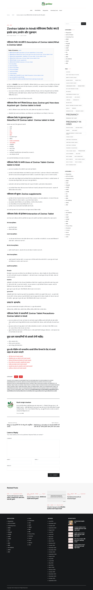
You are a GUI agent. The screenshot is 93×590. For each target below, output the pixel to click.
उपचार (31, 10)
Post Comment (53, 475)
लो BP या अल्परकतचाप (14, 140)
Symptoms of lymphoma (71, 145)
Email (36, 459)
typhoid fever (81, 150)
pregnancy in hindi (73, 123)
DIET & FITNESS (69, 34)
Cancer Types (78, 80)
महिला (67, 56)
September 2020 (52, 554)
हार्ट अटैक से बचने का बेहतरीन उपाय (79, 522)
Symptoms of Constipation (71, 139)
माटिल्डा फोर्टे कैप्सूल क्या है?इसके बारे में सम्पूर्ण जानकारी (20, 360)
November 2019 (52, 576)
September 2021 (52, 527)
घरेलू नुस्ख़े (68, 43)
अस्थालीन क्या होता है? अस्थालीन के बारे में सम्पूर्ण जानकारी (20, 366)
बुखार (11, 134)
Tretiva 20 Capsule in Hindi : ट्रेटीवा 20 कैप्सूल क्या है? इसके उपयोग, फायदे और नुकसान (15, 497)
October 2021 (52, 525)
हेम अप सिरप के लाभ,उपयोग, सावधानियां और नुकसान (19, 362)
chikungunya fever (70, 85)
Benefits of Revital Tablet (71, 77)
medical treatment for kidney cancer (73, 105)
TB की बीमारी (13, 142)
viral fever (78, 153)
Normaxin (74, 108)
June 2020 (51, 560)
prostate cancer (69, 127)
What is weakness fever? (71, 164)
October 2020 (52, 551)
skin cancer (74, 130)
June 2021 (51, 534)
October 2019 (52, 578)
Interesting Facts (54, 10)
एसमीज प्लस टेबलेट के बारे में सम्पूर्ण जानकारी (18, 364)
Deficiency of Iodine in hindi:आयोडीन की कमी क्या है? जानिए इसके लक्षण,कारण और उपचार (47, 424)
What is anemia (69, 156)
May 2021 (51, 536)
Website (9, 465)
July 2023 (51, 521)
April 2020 (51, 565)
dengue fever (81, 85)
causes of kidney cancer (71, 83)
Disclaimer (68, 228)
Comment (9, 438)
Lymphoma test (76, 99)
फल (66, 52)
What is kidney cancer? (80, 159)
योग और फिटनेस (37, 10)
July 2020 (51, 558)
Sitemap (68, 234)
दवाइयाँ (67, 47)
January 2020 (52, 571)
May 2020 (51, 562)
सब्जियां (67, 61)
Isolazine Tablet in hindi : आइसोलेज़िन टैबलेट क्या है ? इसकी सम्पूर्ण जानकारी (80, 528)
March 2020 (51, 567)
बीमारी (11, 25)
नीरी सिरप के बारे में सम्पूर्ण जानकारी (16, 356)
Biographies (45, 10)
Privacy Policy (69, 225)
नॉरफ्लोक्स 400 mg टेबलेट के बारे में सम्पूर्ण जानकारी (19, 358)
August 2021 (51, 530)
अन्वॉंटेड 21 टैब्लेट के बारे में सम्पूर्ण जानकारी (17, 368)
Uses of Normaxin (69, 153)
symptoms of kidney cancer (71, 142)
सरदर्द (11, 133)
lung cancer (77, 97)
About (60, 10)
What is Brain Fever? (79, 156)
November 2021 (52, 523)
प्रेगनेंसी (67, 50)
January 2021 (52, 545)
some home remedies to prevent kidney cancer (74, 134)
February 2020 (52, 569)
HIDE (20, 50)
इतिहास (67, 39)
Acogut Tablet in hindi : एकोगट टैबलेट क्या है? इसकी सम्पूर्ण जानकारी (79, 546)
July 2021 (51, 532)
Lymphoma (68, 99)
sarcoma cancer (79, 127)
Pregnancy (72, 114)
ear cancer (68, 91)
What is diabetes (69, 159)
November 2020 (52, 549)
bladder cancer (69, 80)
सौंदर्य (67, 63)
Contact (68, 230)
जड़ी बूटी (67, 45)
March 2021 (51, 541)
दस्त (11, 131)
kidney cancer (69, 97)
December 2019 (52, 573)
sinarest (68, 130)
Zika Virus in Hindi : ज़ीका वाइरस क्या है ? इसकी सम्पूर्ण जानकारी (79, 540)
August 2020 (52, 556)
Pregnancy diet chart (71, 118)
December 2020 (52, 547)
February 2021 (52, 543)
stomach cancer (69, 136)
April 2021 (51, 538)
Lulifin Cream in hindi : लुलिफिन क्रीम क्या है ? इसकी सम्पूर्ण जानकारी (79, 534)
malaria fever (69, 102)
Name (8, 459)
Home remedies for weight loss (72, 94)
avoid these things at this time (72, 74)
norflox (68, 108)
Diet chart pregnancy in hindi (72, 88)
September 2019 (52, 580)
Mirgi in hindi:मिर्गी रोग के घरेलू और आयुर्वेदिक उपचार (19, 424)
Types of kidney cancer (71, 150)
